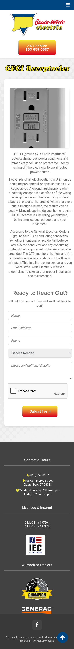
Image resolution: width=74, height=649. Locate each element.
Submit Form (40, 411)
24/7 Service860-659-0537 (37, 47)
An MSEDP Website (43, 640)
